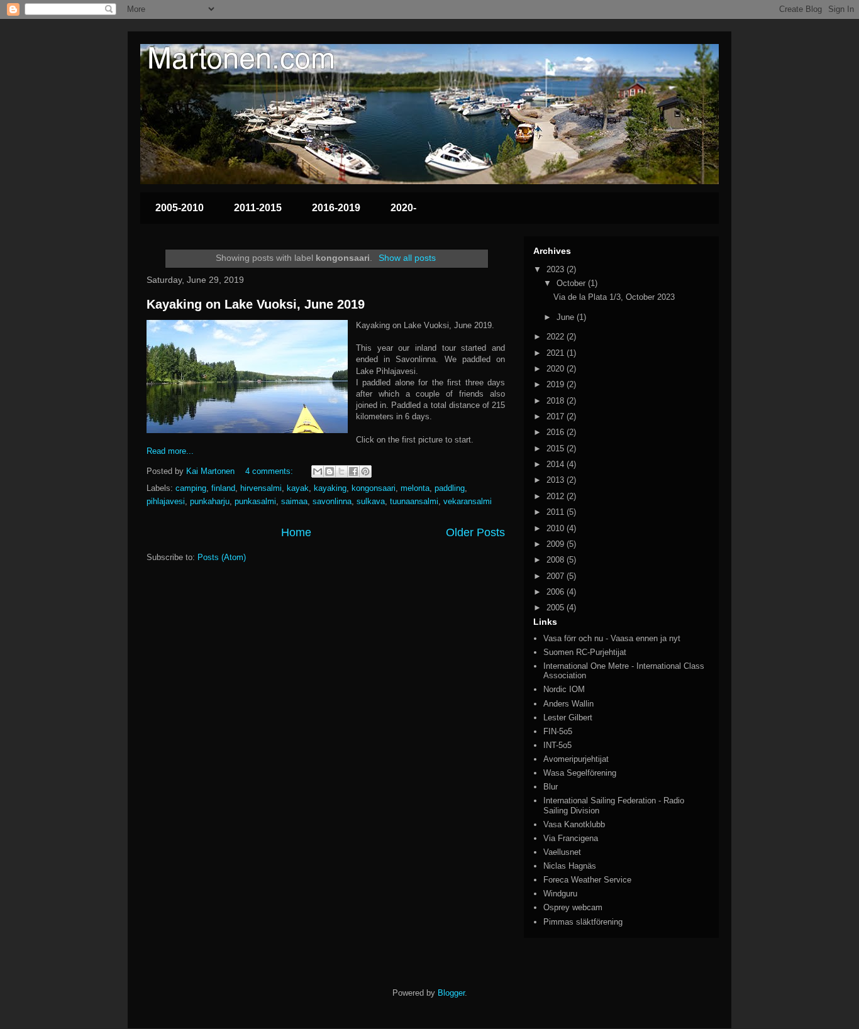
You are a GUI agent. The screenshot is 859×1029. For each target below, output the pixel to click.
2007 (556, 576)
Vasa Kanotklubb (574, 824)
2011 (556, 512)
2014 (556, 464)
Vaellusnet (562, 852)
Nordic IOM (564, 689)
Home (296, 532)
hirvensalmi (261, 488)
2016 (556, 432)
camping (190, 488)
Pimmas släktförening (583, 922)
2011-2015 (258, 207)
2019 (556, 384)
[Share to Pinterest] (365, 471)
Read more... (170, 451)
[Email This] (317, 471)
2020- (403, 207)
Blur (550, 786)
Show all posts (407, 258)
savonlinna (332, 501)
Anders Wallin (568, 703)
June (567, 317)
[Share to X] (341, 471)
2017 (556, 416)
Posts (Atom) (221, 557)
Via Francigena (570, 838)
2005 (556, 607)
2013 (556, 480)
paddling (450, 488)
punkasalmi (255, 501)
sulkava (371, 501)
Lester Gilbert (567, 717)
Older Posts (475, 532)
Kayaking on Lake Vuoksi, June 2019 (256, 304)
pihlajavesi (166, 501)
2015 (556, 448)
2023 (556, 269)
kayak (298, 488)
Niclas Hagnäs (569, 866)
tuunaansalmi (414, 501)
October (572, 283)
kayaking (330, 488)
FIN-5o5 (557, 731)
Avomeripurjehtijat (576, 759)
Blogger (451, 993)
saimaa (294, 501)
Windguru (560, 893)
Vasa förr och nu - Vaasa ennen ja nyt (611, 638)
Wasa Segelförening (579, 773)
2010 (556, 528)
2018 (556, 400)
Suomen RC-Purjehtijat (584, 652)
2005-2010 (179, 207)
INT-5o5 (557, 745)
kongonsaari (374, 488)
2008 (556, 559)
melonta (415, 488)
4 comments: (270, 471)
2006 (556, 592)
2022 (556, 336)
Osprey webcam (572, 907)
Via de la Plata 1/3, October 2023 (614, 297)
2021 (556, 353)
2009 (556, 544)
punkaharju (210, 501)
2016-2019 (336, 207)
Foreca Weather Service (587, 879)
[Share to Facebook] (353, 471)
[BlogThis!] (329, 471)
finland (223, 488)
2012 (556, 496)
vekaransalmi (467, 501)
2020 (556, 368)
